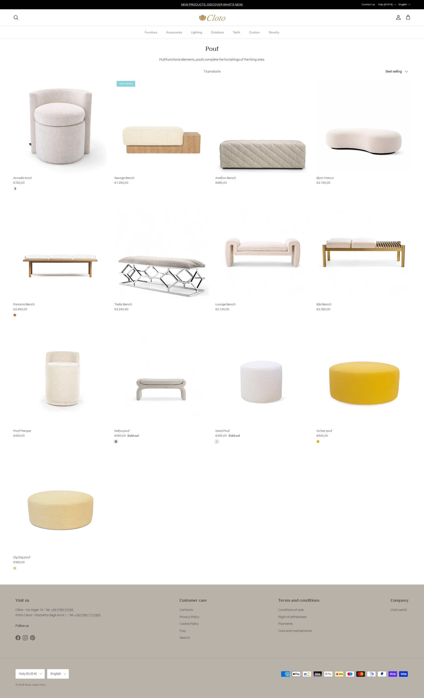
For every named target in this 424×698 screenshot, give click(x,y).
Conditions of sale (291, 610)
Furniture (151, 32)
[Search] (16, 17)
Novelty (274, 32)
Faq (183, 631)
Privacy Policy (189, 617)
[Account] (397, 17)
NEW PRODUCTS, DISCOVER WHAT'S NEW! (212, 4)
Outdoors (217, 32)
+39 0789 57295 (62, 610)
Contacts (186, 610)
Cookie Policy (189, 623)
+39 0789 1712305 (87, 615)
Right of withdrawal (292, 617)
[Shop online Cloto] (212, 17)
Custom (254, 32)
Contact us (368, 4)
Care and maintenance (295, 631)
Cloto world (399, 610)
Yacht (236, 32)
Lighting (196, 32)
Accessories (174, 32)
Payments (285, 623)
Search (185, 637)
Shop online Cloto (35, 684)
